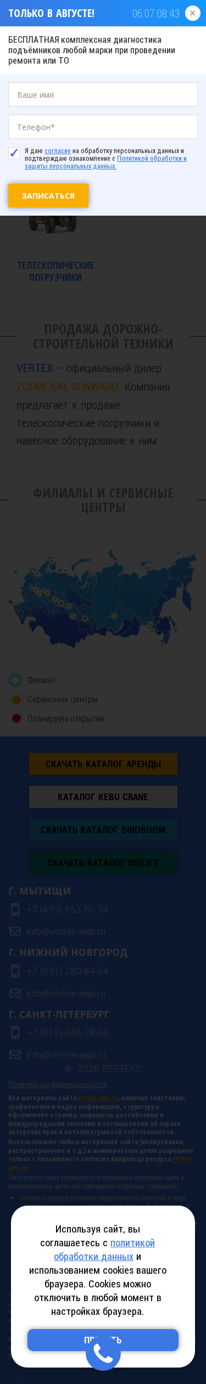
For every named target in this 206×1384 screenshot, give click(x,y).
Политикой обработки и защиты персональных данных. (106, 162)
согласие (57, 151)
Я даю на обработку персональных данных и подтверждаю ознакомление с (106, 158)
